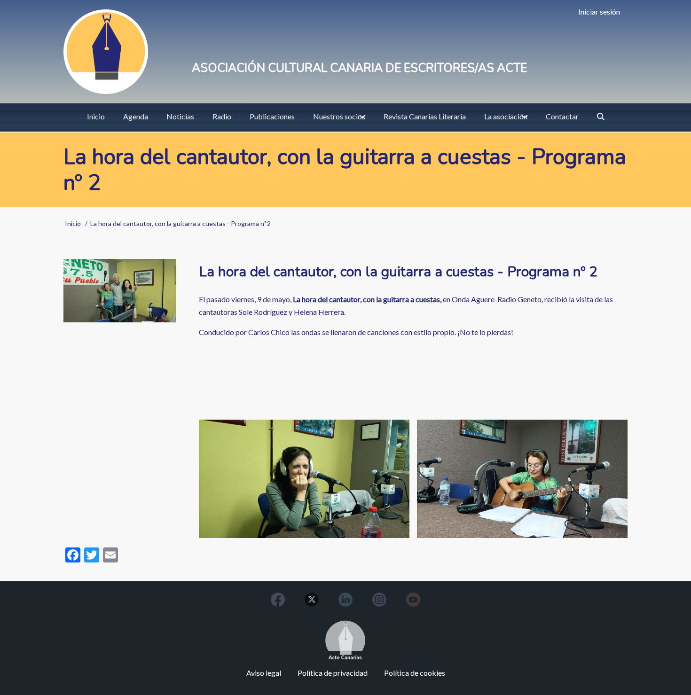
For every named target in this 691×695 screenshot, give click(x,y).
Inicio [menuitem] (96, 116)
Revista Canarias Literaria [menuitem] (425, 116)
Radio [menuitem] (221, 116)
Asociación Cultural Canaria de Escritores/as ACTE (359, 68)
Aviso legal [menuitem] (263, 672)
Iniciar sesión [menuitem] (599, 11)
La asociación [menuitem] (505, 116)
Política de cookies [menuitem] (414, 672)
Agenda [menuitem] (135, 116)
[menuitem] (601, 116)
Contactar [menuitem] (562, 116)
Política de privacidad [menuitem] (333, 672)
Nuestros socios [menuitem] (339, 116)
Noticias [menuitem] (180, 116)
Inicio (73, 223)
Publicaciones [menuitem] (272, 116)
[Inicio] (105, 51)
